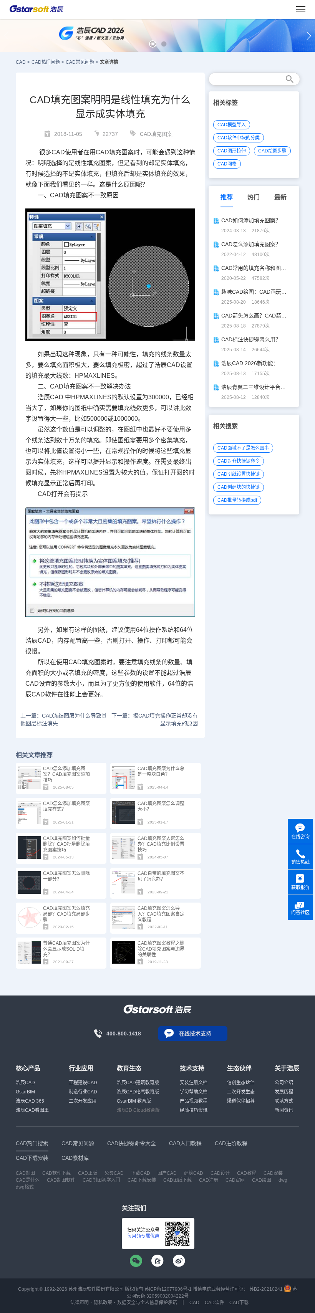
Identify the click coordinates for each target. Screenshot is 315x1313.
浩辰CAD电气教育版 (138, 1092)
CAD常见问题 (80, 62)
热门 (253, 197)
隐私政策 (103, 1302)
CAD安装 (273, 1173)
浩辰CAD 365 (30, 1101)
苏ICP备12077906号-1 (168, 1289)
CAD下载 (239, 1302)
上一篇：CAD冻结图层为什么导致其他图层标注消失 (63, 719)
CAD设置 (179, 365)
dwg (283, 1180)
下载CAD (140, 1173)
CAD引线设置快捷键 (238, 474)
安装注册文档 (193, 1082)
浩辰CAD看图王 (32, 1110)
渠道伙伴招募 (241, 1101)
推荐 (226, 197)
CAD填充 (108, 152)
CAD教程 (246, 1173)
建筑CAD (193, 1173)
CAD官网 (235, 1180)
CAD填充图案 (156, 134)
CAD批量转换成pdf (237, 500)
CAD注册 (208, 1180)
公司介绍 (284, 1082)
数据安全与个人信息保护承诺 (147, 1302)
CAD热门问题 (46, 62)
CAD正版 (87, 1173)
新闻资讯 (284, 1110)
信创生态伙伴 (241, 1082)
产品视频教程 (193, 1101)
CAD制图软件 (61, 1180)
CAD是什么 (28, 1180)
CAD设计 (220, 1173)
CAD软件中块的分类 (238, 138)
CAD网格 (227, 164)
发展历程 (284, 1092)
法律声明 (79, 1302)
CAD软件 (44, 694)
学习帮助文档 (193, 1092)
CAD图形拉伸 (231, 151)
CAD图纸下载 (177, 1180)
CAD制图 (25, 1173)
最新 (280, 197)
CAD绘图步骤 (272, 151)
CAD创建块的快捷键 (238, 487)
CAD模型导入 (231, 124)
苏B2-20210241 (266, 1289)
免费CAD (114, 1173)
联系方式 (284, 1101)
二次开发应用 (82, 1101)
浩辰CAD (25, 1082)
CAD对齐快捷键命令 (238, 461)
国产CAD (167, 1173)
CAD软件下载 (56, 1173)
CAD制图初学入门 (101, 1180)
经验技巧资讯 (193, 1110)
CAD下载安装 (142, 1180)
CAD (21, 62)
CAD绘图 (261, 1180)
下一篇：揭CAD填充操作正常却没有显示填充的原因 (154, 719)
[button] (153, 44)
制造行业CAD (83, 1092)
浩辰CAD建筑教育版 (138, 1082)
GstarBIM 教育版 (134, 1101)
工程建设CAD (83, 1082)
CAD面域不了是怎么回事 (243, 448)
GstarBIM (25, 1092)
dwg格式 (25, 1187)
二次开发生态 (241, 1092)
